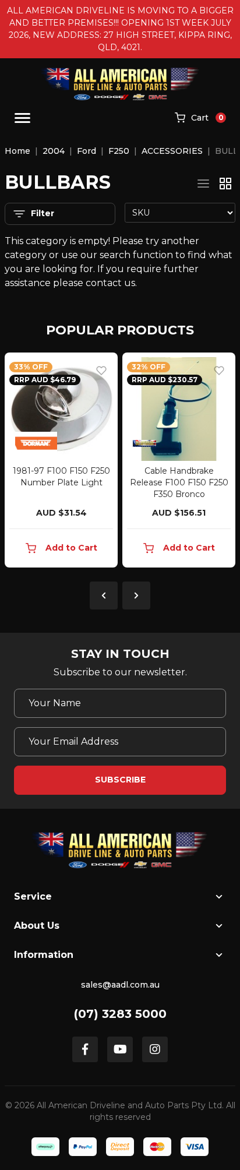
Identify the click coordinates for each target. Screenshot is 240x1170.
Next (136, 595)
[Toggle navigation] (22, 118)
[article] (61, 462)
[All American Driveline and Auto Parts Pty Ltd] (120, 84)
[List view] (203, 183)
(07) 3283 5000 (120, 1014)
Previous (104, 595)
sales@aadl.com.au (120, 984)
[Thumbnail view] (225, 183)
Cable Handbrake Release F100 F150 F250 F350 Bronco (179, 482)
